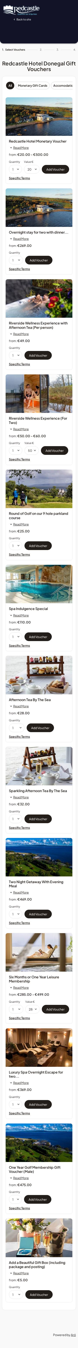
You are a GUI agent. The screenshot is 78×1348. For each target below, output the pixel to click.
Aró (73, 1335)
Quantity (14, 161)
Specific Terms (19, 178)
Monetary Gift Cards (32, 85)
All (10, 85)
